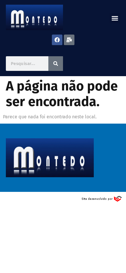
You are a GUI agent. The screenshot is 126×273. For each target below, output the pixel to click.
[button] (115, 18)
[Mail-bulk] (69, 40)
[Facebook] (57, 40)
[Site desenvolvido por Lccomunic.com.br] (102, 200)
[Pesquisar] (55, 63)
